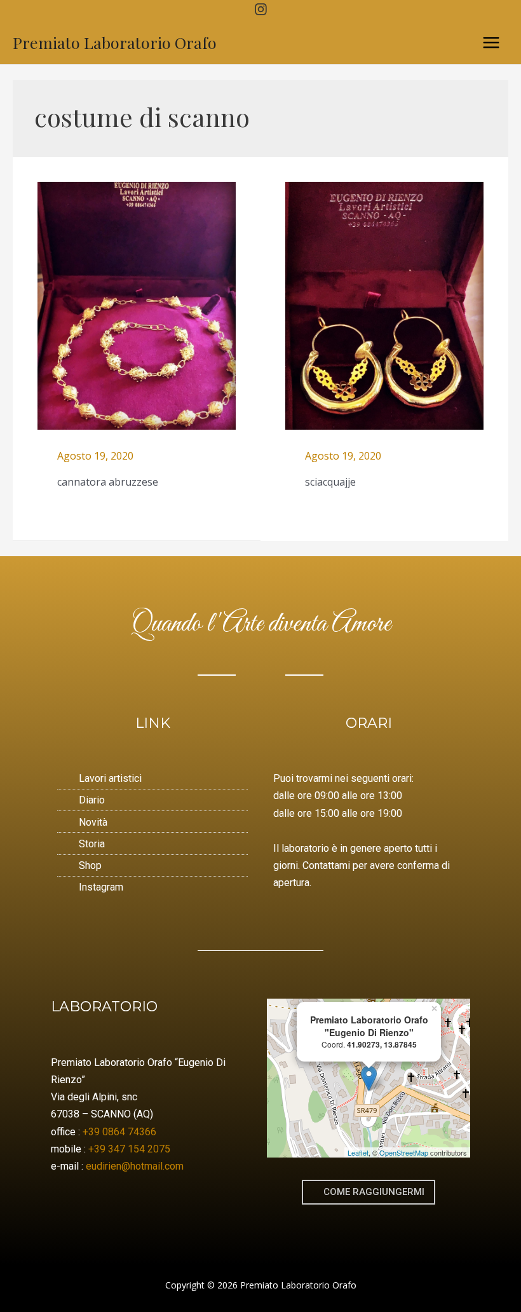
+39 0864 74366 (119, 1132)
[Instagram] (260, 9)
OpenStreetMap (403, 1152)
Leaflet (358, 1152)
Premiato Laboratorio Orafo (115, 42)
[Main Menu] (491, 42)
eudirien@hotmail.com (135, 1166)
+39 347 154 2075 (129, 1149)
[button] (368, 1192)
